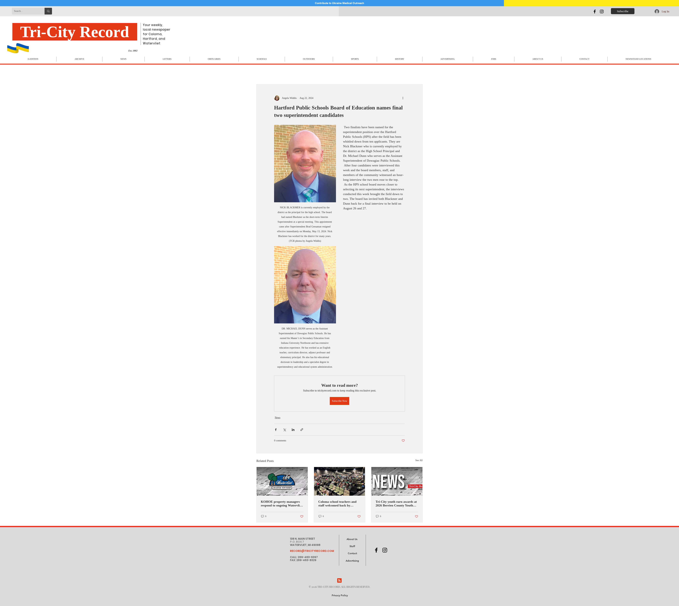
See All (419, 460)
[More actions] (403, 98)
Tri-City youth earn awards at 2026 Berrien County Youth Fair (396, 503)
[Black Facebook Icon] (594, 11)
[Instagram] (601, 11)
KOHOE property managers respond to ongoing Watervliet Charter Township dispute (281, 503)
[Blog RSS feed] (339, 580)
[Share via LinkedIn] (293, 429)
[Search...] (48, 11)
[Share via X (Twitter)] (284, 429)
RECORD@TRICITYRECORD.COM (312, 551)
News (277, 417)
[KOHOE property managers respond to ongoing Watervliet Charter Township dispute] (282, 481)
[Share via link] (301, 429)
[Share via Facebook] (275, 429)
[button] (352, 561)
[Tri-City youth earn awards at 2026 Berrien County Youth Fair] (396, 481)
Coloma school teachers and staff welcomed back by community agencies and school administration (337, 503)
